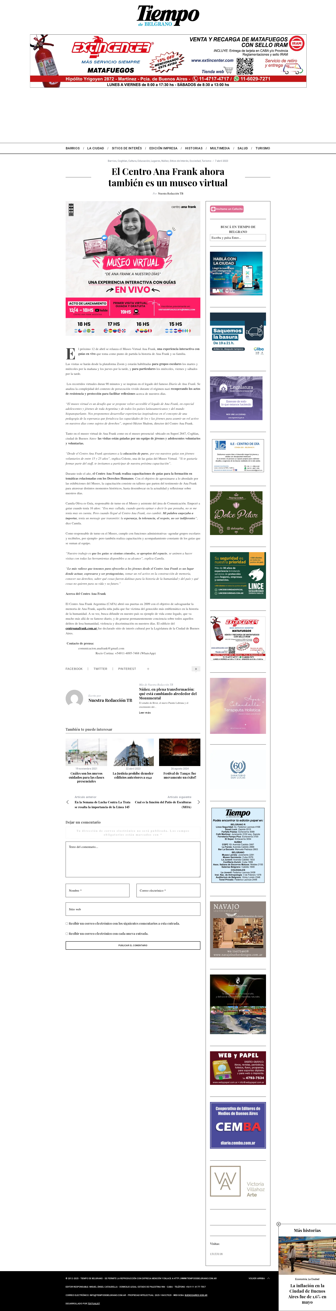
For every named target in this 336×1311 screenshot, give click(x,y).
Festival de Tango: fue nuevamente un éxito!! (179, 775)
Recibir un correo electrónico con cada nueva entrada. (108, 933)
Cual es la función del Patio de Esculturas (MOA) (163, 802)
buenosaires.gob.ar (196, 1295)
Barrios (112, 161)
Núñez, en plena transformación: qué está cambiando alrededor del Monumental (168, 693)
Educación (144, 161)
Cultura (132, 161)
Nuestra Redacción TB (170, 193)
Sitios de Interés (179, 161)
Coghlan (122, 161)
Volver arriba (257, 1278)
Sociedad (195, 161)
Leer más (145, 712)
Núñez (165, 161)
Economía (301, 1279)
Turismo (206, 161)
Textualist (94, 1303)
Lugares (155, 161)
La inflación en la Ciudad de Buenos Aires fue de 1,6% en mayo (307, 1294)
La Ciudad (313, 1279)
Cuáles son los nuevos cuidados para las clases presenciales (86, 777)
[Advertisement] (168, 116)
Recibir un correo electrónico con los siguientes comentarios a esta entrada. (124, 923)
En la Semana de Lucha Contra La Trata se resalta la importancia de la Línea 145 (102, 802)
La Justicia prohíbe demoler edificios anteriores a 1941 (133, 775)
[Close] (278, 1224)
